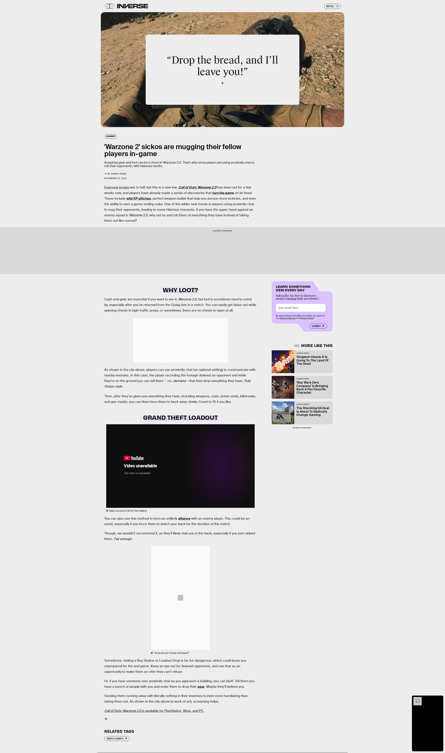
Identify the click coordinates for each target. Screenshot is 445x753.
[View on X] (180, 340)
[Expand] (416, 699)
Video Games (115, 738)
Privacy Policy (307, 318)
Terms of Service (288, 318)
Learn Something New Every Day (293, 288)
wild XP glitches (138, 198)
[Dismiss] (439, 699)
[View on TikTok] (180, 598)
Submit (316, 326)
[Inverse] (132, 6)
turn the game (223, 193)
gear (201, 686)
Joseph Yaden (118, 173)
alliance (184, 518)
